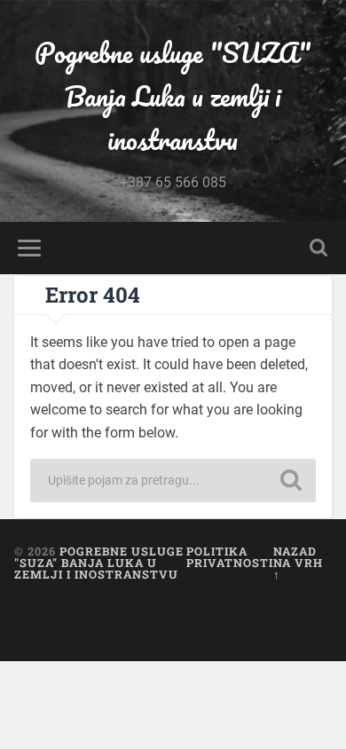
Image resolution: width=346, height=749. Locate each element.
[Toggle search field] (318, 248)
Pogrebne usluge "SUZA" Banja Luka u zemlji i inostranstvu (173, 96)
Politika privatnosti (229, 557)
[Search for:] (173, 480)
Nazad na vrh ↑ (298, 562)
